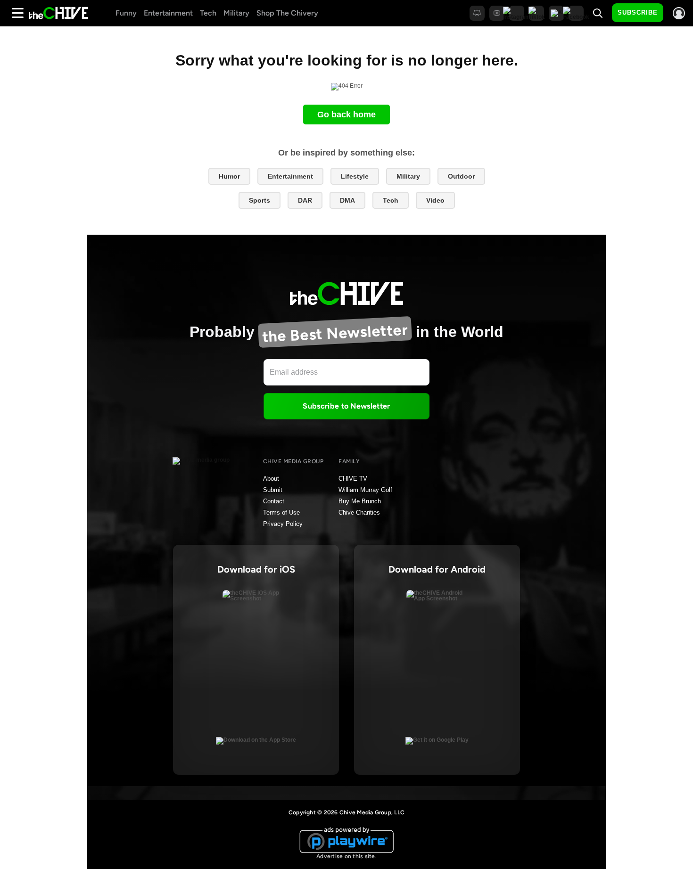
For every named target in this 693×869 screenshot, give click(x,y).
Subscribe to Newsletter (346, 406)
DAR (305, 200)
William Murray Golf (365, 489)
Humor (229, 176)
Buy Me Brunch (359, 501)
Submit (272, 489)
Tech (208, 12)
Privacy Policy (283, 523)
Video (435, 200)
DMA (347, 200)
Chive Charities (359, 512)
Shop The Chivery (287, 12)
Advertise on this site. (346, 856)
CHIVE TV (352, 478)
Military (236, 12)
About (271, 478)
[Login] (679, 13)
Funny (126, 12)
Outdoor (461, 176)
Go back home (346, 114)
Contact (273, 501)
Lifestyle (355, 176)
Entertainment (168, 12)
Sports (259, 200)
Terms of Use (281, 512)
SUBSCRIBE (638, 12)
